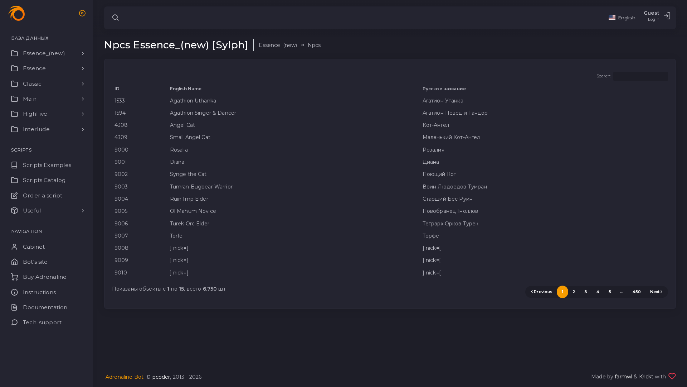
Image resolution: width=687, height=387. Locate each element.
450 (637, 291)
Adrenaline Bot (124, 377)
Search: (604, 76)
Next (655, 291)
